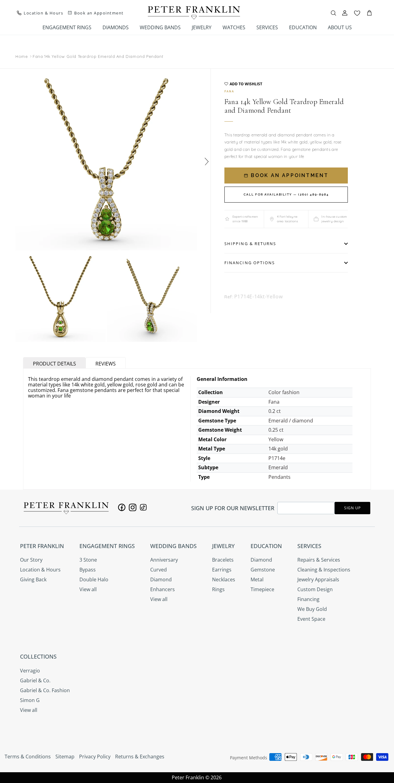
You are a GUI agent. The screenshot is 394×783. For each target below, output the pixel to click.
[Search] (333, 13)
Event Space (311, 619)
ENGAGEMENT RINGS (66, 27)
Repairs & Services (318, 559)
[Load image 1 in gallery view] (106, 159)
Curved (158, 569)
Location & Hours (40, 569)
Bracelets (223, 559)
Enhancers (162, 589)
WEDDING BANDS (160, 27)
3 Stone (88, 559)
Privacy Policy (95, 756)
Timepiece (262, 589)
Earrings (221, 569)
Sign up (352, 508)
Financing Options (249, 262)
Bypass (87, 569)
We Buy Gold (312, 609)
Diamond (161, 579)
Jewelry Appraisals (318, 579)
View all (88, 589)
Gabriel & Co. (35, 680)
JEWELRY (201, 27)
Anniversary (164, 559)
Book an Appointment (289, 175)
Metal (257, 579)
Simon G (30, 700)
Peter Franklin (188, 777)
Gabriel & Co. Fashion (45, 690)
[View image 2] (60, 297)
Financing (308, 599)
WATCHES (234, 27)
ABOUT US (340, 27)
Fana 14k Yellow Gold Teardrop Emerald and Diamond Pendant (98, 56)
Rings (218, 589)
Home (21, 56)
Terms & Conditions (28, 756)
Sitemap (64, 756)
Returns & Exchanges (139, 756)
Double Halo (93, 579)
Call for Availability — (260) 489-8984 (286, 194)
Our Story (31, 559)
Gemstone (263, 569)
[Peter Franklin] (194, 12)
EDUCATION (303, 27)
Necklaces (223, 579)
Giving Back (33, 579)
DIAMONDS (116, 27)
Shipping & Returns (250, 243)
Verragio (30, 670)
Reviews (105, 363)
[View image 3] (152, 297)
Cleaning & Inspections (323, 569)
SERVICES (267, 27)
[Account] (345, 13)
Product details (54, 363)
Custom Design (315, 589)
